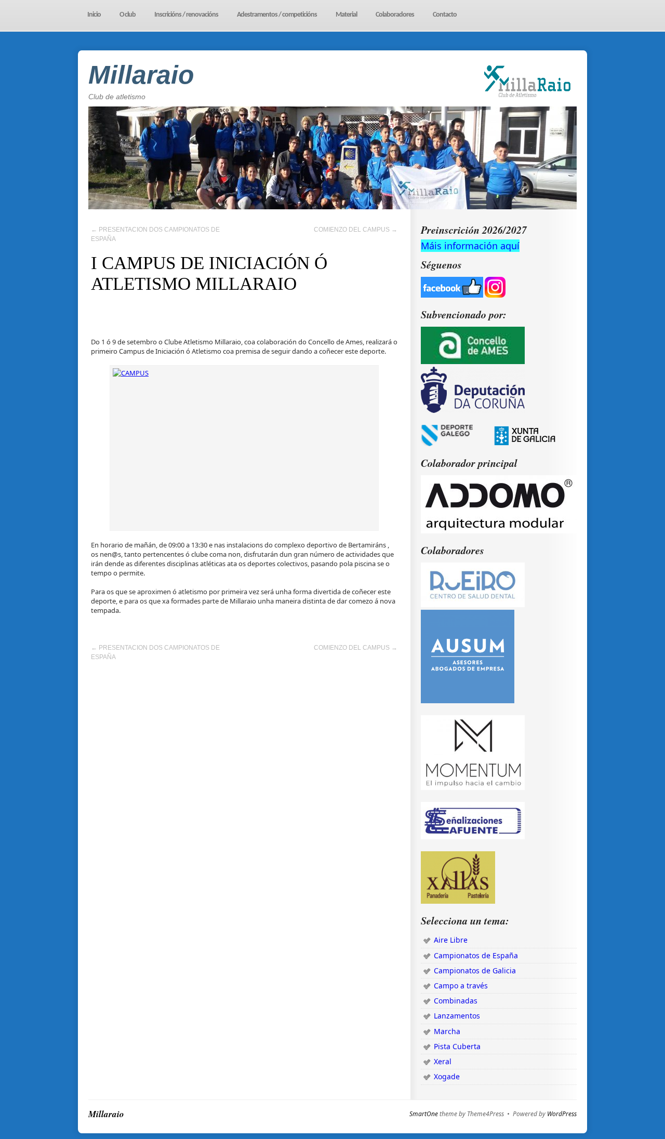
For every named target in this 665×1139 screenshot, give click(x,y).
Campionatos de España (476, 955)
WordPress (562, 1114)
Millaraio (141, 74)
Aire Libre (451, 940)
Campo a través (461, 985)
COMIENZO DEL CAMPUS (355, 229)
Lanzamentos (457, 1016)
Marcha (447, 1031)
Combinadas (455, 1001)
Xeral (442, 1061)
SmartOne (423, 1114)
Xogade (447, 1076)
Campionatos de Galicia (475, 970)
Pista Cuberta (457, 1046)
